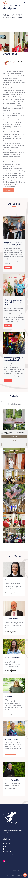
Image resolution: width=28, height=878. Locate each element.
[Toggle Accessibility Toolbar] (25, 875)
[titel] (14, 535)
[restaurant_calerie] (14, 476)
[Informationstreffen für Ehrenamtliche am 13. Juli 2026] (14, 285)
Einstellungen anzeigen (14, 444)
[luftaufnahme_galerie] (14, 491)
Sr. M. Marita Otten (12, 780)
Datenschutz (19, 875)
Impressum (13, 875)
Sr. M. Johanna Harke (14, 580)
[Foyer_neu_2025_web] (14, 521)
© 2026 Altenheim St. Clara (14, 870)
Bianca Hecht (10, 697)
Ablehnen (14, 440)
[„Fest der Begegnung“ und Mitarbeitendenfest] (14, 343)
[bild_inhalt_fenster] (14, 416)
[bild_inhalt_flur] (14, 461)
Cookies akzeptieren (14, 436)
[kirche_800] (14, 506)
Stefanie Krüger (11, 739)
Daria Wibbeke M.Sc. (13, 658)
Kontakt (7, 875)
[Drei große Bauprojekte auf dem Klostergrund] (14, 227)
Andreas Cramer (11, 619)
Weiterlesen (7, 267)
